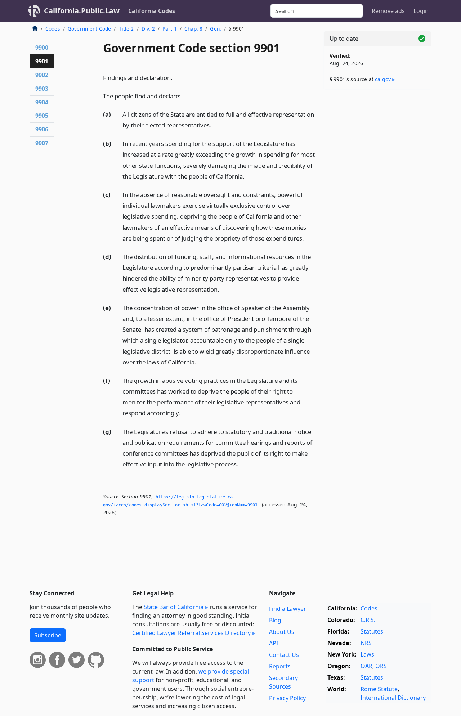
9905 (41, 116)
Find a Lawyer (287, 609)
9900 (41, 48)
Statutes (372, 631)
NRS (366, 643)
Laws (367, 654)
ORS (381, 666)
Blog (275, 620)
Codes (52, 28)
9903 (41, 89)
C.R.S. (368, 620)
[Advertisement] (377, 208)
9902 (41, 75)
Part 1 (169, 28)
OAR (366, 666)
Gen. (215, 28)
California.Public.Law (82, 10)
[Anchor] (176, 77)
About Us (281, 632)
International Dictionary (393, 698)
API (273, 643)
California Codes (151, 11)
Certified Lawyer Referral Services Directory (191, 633)
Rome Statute (379, 689)
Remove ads (388, 11)
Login (421, 11)
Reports (280, 666)
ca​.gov (383, 79)
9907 (41, 143)
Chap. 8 (193, 28)
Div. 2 (148, 28)
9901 (41, 61)
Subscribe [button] (47, 635)
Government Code (89, 28)
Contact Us (284, 655)
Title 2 (126, 28)
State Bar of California (173, 607)
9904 (41, 102)
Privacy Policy (287, 698)
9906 (41, 129)
